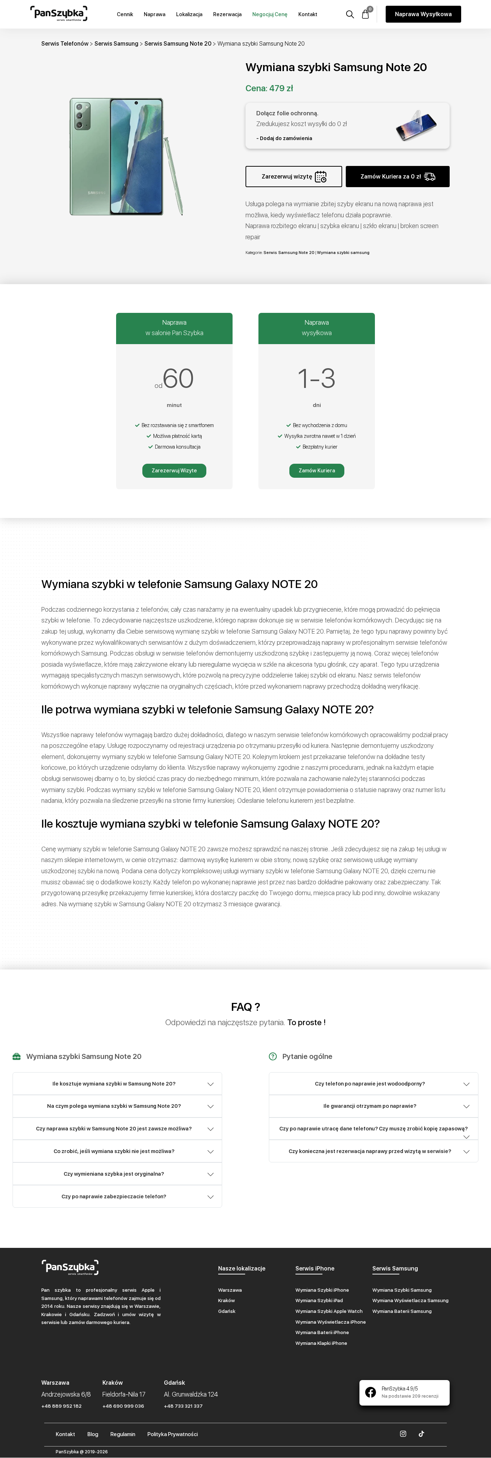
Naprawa (154, 14)
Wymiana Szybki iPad (319, 1300)
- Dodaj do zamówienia (284, 138)
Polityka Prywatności (172, 1434)
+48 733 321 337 (183, 1406)
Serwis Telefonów (64, 43)
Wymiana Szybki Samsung (402, 1290)
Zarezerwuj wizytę (287, 176)
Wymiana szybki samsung (343, 252)
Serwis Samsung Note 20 (177, 43)
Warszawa (230, 1290)
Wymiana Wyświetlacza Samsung (410, 1300)
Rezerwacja (227, 14)
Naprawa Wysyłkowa (423, 14)
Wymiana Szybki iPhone (322, 1290)
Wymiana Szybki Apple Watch (329, 1311)
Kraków (226, 1300)
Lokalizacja (189, 14)
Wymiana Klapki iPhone (321, 1343)
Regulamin (122, 1434)
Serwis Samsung (116, 43)
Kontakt (307, 14)
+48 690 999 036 (123, 1406)
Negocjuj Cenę (270, 14)
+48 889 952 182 (61, 1406)
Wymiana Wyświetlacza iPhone (330, 1322)
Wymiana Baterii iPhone (322, 1332)
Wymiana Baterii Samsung (402, 1311)
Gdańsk (226, 1311)
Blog (92, 1434)
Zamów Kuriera (317, 470)
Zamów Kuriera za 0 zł (391, 176)
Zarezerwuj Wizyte (174, 470)
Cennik (125, 14)
